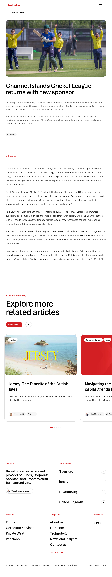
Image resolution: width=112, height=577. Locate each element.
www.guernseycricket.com (74, 259)
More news (13, 324)
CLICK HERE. (97, 259)
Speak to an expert (20, 490)
